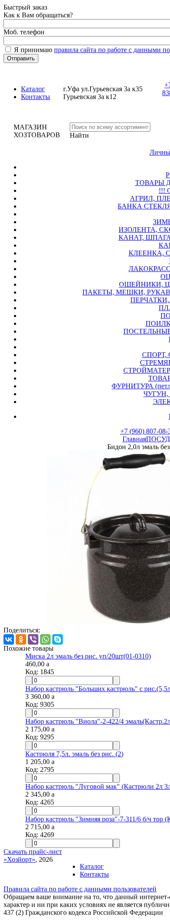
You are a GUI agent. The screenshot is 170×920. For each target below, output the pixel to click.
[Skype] (57, 639)
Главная (134, 439)
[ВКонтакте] (8, 639)
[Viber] (33, 639)
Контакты (35, 96)
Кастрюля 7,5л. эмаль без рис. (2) (74, 754)
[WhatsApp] (45, 639)
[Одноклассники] (21, 639)
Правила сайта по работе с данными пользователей (79, 889)
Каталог (33, 89)
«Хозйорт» (19, 859)
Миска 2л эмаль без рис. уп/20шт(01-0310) (88, 656)
